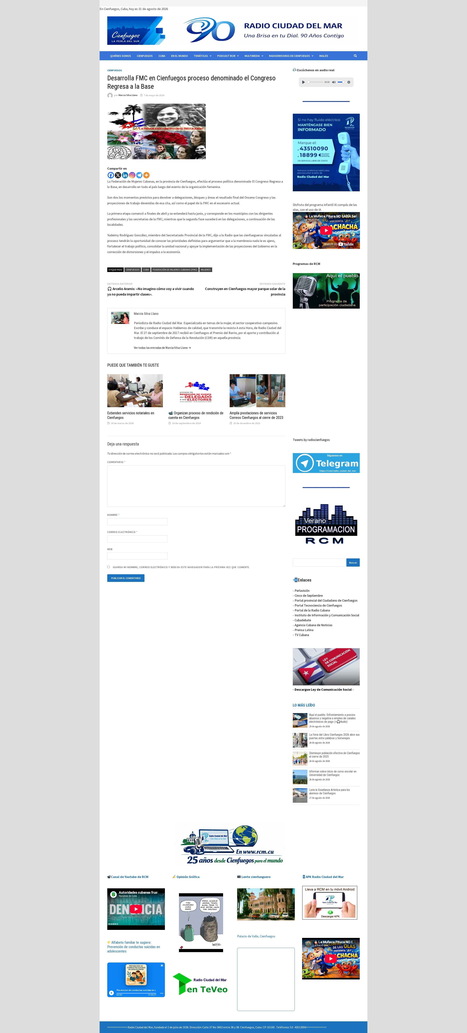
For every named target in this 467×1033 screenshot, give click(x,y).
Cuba (162, 56)
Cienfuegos (145, 56)
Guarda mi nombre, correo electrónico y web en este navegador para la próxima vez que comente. (181, 567)
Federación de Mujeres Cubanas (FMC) (175, 269)
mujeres (206, 269)
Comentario (116, 462)
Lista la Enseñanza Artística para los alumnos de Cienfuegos (329, 791)
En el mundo (179, 56)
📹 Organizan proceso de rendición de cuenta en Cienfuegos (195, 415)
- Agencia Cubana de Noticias (312, 625)
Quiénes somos (120, 56)
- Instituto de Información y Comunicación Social (326, 615)
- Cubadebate (302, 620)
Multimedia (252, 56)
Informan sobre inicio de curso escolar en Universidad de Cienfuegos (332, 773)
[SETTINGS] (349, 82)
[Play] (303, 82)
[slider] (315, 82)
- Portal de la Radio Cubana (311, 610)
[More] (146, 175)
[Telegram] (139, 175)
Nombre (113, 514)
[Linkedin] (125, 175)
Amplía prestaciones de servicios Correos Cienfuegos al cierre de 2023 (256, 415)
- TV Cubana (301, 635)
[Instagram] (132, 175)
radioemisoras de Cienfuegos (289, 56)
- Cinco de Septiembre (308, 595)
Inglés (323, 56)
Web (110, 549)
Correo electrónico (122, 532)
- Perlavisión (301, 590)
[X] (118, 175)
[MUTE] (334, 82)
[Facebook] (111, 175)
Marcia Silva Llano (128, 95)
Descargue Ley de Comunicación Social (323, 689)
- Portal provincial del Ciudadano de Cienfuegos (325, 600)
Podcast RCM (226, 56)
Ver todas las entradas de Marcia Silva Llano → (162, 347)
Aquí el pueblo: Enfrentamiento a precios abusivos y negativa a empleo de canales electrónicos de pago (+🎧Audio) (332, 718)
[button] (326, 291)
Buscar (353, 562)
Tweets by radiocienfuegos (311, 440)
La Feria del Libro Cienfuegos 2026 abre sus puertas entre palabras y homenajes (334, 736)
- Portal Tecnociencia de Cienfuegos (317, 605)
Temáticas (201, 56)
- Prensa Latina (303, 630)
